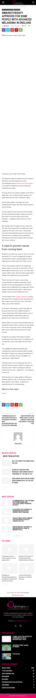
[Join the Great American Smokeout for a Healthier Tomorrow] (26, 568)
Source (4, 393)
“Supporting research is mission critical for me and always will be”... (9, 558)
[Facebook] (15, 626)
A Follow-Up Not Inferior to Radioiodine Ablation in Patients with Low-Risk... (22, 511)
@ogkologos (18, 595)
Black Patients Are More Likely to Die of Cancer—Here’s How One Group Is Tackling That (26, 419)
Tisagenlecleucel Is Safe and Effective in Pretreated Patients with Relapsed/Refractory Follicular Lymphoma (9, 420)
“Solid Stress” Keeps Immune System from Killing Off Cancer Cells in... (22, 519)
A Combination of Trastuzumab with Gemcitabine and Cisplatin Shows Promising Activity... (23, 503)
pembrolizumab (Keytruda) (23, 183)
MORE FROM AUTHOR (11, 456)
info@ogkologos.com (21, 621)
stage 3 (11, 195)
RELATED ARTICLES (9, 453)
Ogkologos (6, 25)
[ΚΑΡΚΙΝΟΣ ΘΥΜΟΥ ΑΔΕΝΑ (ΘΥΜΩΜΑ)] (6, 648)
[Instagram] (20, 626)
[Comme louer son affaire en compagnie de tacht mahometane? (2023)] (6, 639)
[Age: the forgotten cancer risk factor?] (6, 463)
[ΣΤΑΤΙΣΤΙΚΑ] (6, 656)
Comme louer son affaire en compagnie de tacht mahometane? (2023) (22, 638)
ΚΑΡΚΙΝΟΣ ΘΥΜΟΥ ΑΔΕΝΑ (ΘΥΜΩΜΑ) (20, 646)
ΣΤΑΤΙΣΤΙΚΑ (16, 654)
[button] (33, 2)
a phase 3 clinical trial (22, 296)
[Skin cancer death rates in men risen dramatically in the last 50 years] (6, 480)
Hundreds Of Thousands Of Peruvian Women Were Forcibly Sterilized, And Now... (26, 558)
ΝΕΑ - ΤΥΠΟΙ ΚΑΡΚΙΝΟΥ (13, 7)
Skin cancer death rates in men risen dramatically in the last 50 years (23, 481)
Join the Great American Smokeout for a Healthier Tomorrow (25, 577)
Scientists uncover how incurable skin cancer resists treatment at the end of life (22, 472)
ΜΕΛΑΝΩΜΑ (23, 7)
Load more (17, 535)
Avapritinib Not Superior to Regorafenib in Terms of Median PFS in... (22, 528)
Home (3, 7)
